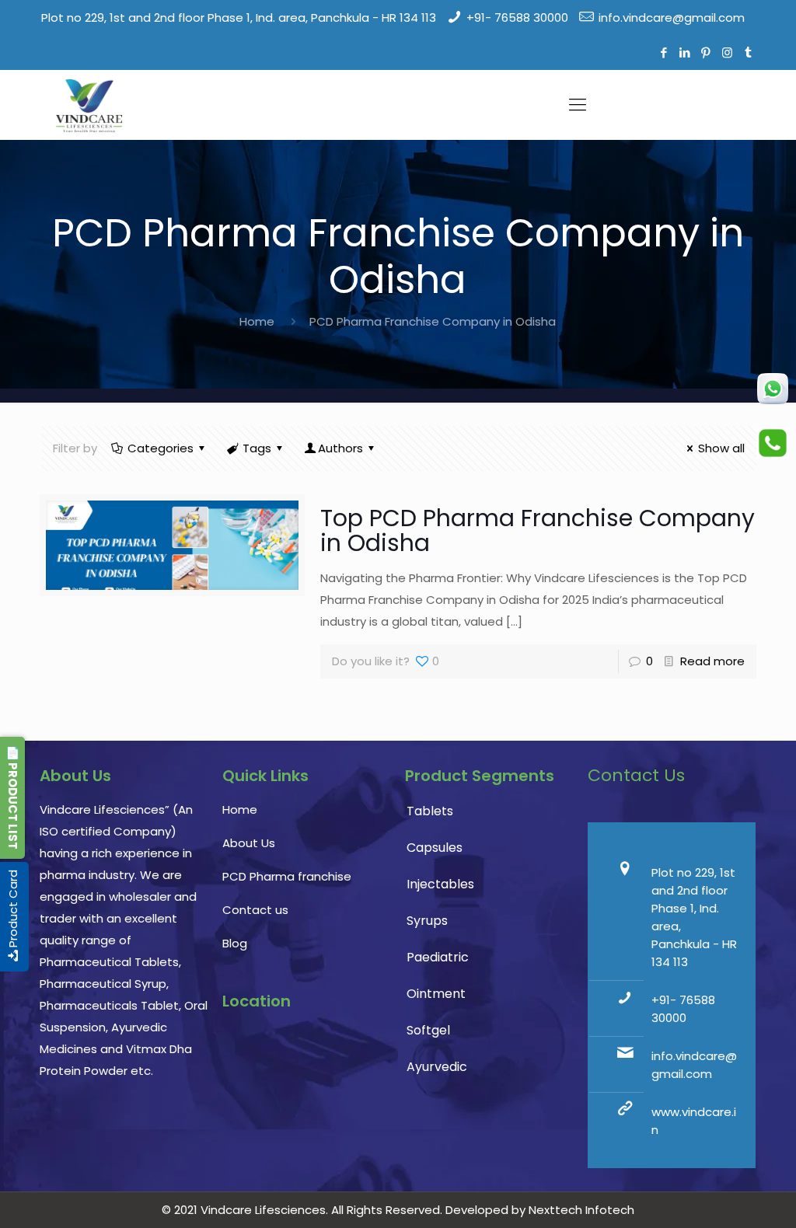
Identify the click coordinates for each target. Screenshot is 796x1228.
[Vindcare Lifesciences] (89, 105)
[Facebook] (664, 52)
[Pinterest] (706, 52)
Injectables (440, 884)
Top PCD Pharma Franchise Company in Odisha (537, 530)
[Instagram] (727, 52)
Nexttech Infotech (579, 1210)
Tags (257, 448)
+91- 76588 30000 (517, 17)
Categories (160, 448)
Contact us (255, 910)
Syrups (427, 921)
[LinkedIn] (685, 52)
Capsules (435, 847)
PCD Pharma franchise (286, 876)
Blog (234, 943)
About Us (248, 843)
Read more (712, 661)
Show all (721, 448)
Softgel (428, 1030)
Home (256, 321)
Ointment (436, 994)
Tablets (430, 811)
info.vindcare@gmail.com (672, 17)
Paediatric (438, 957)
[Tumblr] (748, 52)
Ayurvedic (437, 1067)
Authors (340, 448)
